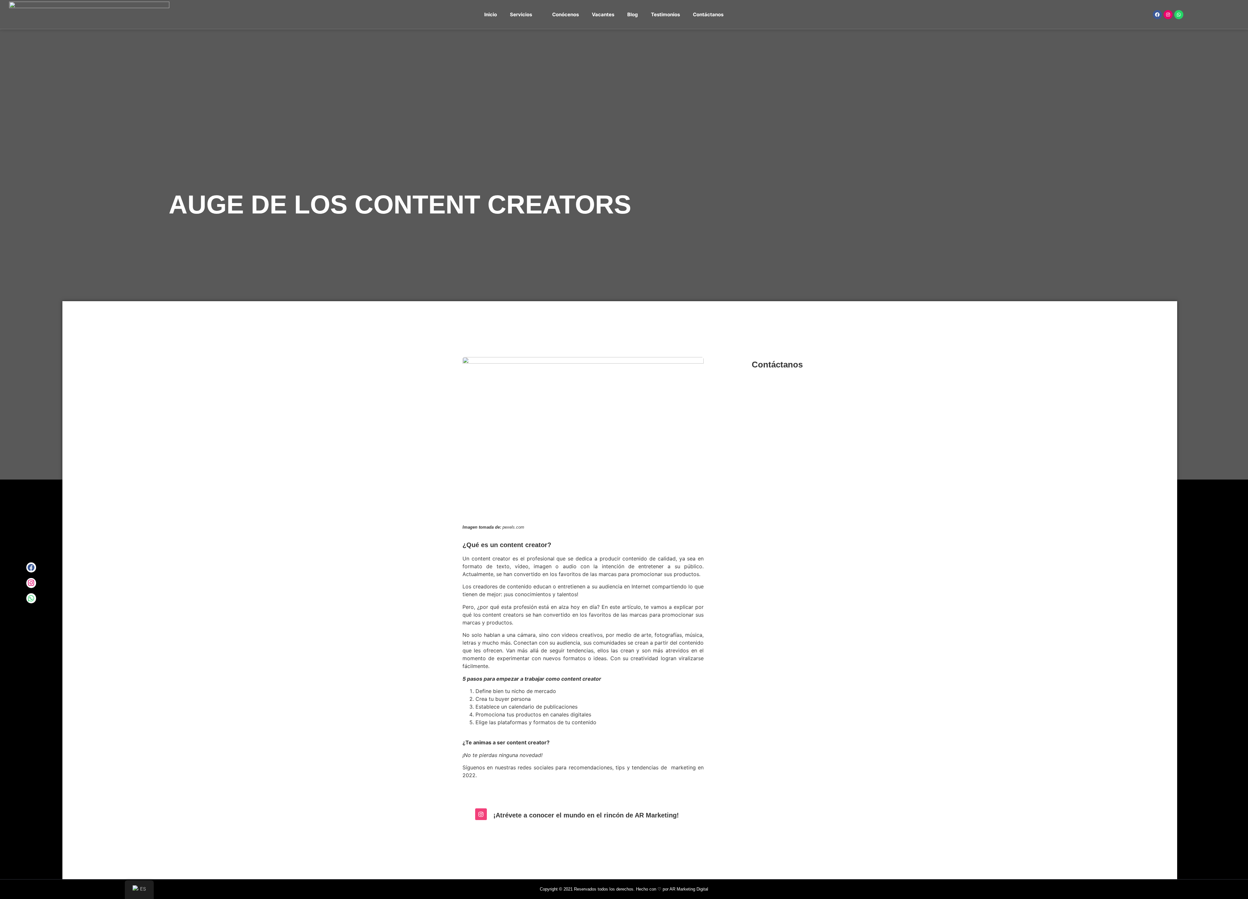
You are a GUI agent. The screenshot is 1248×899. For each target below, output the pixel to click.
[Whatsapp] (1178, 14)
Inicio (490, 14)
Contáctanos (708, 14)
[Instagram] (1168, 14)
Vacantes (603, 14)
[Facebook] (1157, 14)
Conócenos (565, 14)
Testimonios (665, 14)
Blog (632, 14)
